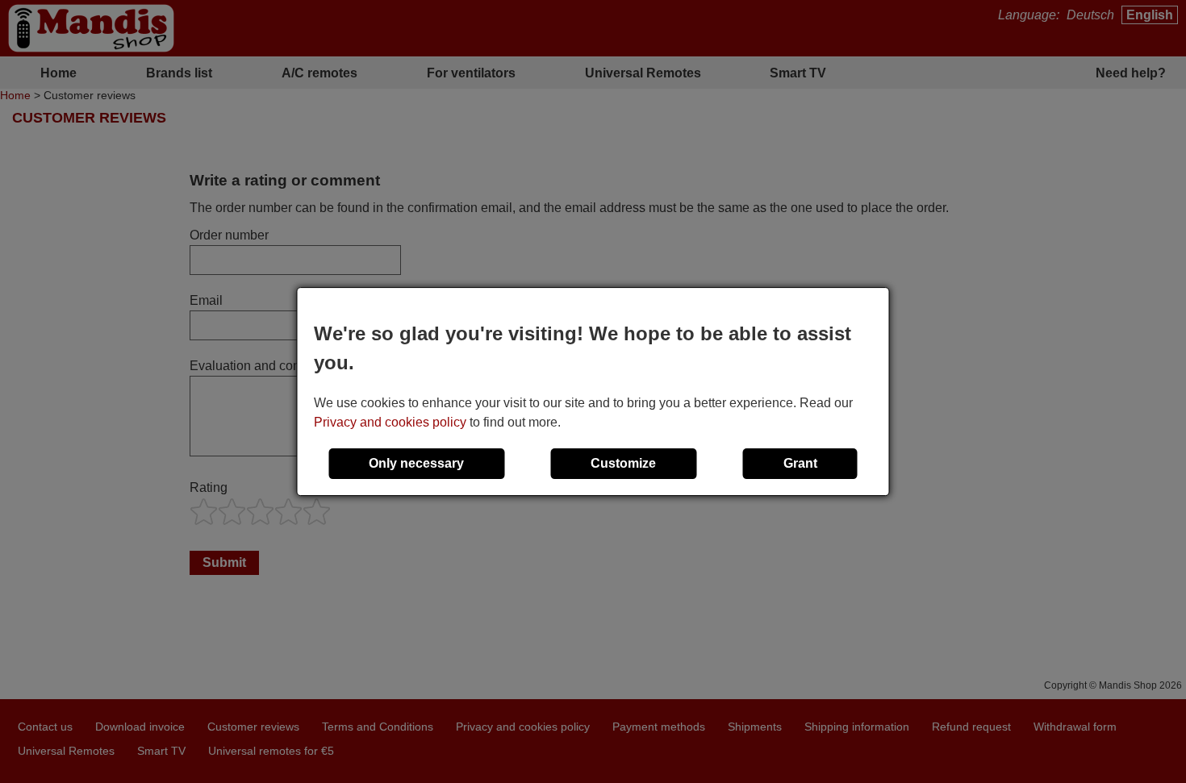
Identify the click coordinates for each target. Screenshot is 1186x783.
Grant (800, 463)
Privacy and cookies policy (390, 422)
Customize (623, 463)
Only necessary (416, 463)
